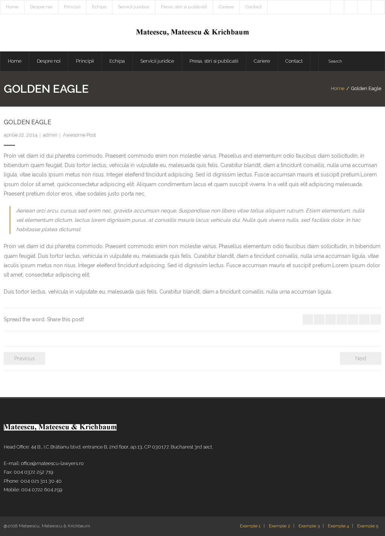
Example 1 (250, 525)
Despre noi (41, 6)
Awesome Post (79, 135)
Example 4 (338, 525)
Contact (254, 6)
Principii (72, 6)
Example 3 (309, 525)
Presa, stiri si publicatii (184, 6)
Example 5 (367, 525)
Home (12, 6)
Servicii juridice (133, 6)
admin (50, 135)
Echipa (99, 6)
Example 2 (279, 525)
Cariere (226, 6)
